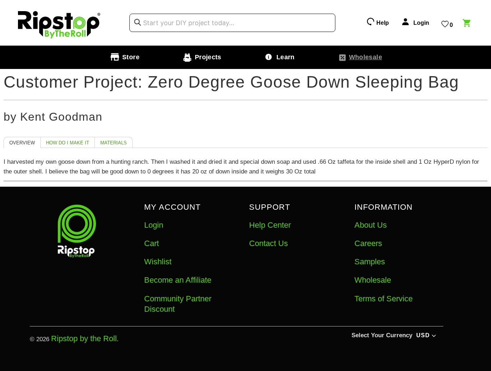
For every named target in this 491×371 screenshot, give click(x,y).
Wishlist (157, 261)
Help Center (270, 225)
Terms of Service (383, 298)
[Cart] (467, 24)
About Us (370, 225)
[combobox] (232, 23)
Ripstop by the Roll (84, 338)
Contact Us (268, 243)
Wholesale (372, 279)
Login (153, 225)
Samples (369, 261)
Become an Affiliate (177, 279)
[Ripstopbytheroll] (59, 22)
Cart (151, 243)
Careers (368, 243)
